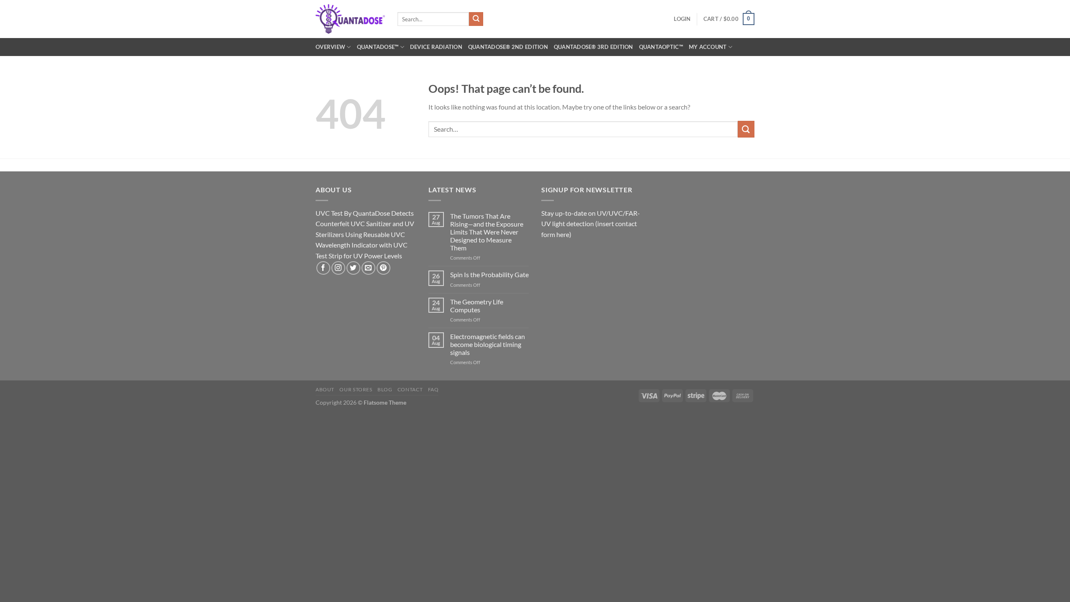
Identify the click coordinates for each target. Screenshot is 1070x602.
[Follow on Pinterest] (383, 268)
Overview (330, 46)
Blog (384, 389)
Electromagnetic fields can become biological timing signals (487, 344)
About (325, 389)
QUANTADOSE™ (378, 46)
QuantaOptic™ (661, 46)
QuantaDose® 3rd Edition (593, 46)
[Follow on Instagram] (338, 268)
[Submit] (476, 19)
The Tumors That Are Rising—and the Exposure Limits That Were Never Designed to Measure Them (486, 232)
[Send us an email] (368, 268)
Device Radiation (436, 46)
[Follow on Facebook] (323, 268)
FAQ (433, 389)
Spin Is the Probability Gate (489, 274)
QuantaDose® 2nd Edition (508, 46)
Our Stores (355, 389)
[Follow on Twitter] (353, 268)
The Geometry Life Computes (476, 306)
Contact (410, 389)
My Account (708, 46)
